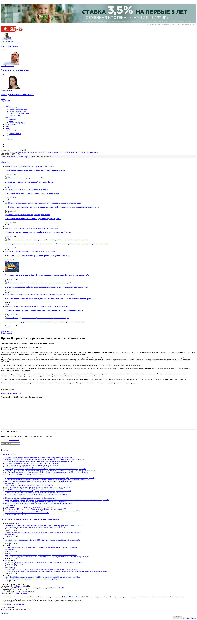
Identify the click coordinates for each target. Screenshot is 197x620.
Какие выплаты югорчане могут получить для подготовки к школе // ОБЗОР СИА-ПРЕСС (38, 503)
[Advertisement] (62, 414)
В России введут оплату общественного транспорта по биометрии (30, 498)
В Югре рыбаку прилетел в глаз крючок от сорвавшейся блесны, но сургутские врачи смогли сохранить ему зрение (57, 244)
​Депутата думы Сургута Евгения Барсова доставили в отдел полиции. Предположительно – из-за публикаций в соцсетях (47, 557)
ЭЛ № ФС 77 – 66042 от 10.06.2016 (76, 597)
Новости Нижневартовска (18, 110)
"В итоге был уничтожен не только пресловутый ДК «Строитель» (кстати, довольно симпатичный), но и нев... (44, 525)
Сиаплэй (8, 126)
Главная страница (8, 157)
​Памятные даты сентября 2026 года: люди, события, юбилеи (27, 467)
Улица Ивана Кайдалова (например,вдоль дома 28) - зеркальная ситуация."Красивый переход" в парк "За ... (43, 577)
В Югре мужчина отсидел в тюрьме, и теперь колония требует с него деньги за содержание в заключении (52, 207)
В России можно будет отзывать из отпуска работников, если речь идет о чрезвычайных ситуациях (49, 298)
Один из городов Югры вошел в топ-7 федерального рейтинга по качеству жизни (35, 509)
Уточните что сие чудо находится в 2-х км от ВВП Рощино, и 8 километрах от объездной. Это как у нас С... (43, 540)
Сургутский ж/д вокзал (90, 152)
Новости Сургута (15, 108)
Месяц (15, 454)
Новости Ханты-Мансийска (19, 113)
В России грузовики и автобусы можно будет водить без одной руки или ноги (34, 492)
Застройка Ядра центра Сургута (26, 152)
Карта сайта (5, 613)
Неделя (9, 454)
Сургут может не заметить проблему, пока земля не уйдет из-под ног (31, 507)
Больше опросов (6, 333)
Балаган (7, 135)
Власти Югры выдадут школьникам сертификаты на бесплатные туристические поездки (45, 322)
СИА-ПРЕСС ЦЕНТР (56, 588)
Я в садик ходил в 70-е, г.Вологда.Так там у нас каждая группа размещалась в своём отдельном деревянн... (42, 569)
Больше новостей (7, 331)
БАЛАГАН (9, 139)
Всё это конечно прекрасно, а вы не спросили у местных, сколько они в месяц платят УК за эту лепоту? (41, 547)
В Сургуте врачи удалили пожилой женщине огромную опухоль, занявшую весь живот (44, 310)
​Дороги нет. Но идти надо (16, 514)
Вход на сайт (5, 101)
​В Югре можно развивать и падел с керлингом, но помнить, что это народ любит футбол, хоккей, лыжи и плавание (47, 480)
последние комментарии (14, 519)
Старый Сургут (10, 124)
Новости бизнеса (15, 134)
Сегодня (4, 454)
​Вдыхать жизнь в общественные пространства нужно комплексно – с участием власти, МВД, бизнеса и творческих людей (49, 478)
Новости (8, 106)
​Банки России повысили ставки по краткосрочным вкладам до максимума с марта (35, 502)
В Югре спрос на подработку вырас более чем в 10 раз (29, 182)
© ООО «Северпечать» (17, 586)
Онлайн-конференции (17, 123)
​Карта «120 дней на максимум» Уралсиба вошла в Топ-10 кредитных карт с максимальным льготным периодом (45, 469)
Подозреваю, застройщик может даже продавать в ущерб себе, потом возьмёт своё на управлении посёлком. (43, 532)
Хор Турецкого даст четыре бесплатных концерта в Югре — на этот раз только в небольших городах (42, 511)
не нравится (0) (15, 393)
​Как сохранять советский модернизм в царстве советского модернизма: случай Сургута (37, 487)
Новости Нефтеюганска (17, 111)
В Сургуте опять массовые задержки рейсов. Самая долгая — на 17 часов (38, 232)
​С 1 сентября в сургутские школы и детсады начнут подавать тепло (35, 170)
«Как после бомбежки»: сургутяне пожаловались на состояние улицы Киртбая (32, 579)
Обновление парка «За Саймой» (49, 152)
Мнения (8, 117)
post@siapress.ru (21, 593)
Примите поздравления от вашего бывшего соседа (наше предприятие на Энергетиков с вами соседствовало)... (44, 562)
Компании (12, 130)
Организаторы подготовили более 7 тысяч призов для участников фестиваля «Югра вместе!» (47, 275)
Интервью (12, 119)
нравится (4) (5, 393)
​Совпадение (11, 505)
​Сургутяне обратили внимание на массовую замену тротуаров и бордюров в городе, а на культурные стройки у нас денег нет (50, 471)
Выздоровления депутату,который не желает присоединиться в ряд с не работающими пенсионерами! (41, 555)
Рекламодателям (18, 604)
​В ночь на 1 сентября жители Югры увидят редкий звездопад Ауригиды (37, 255)
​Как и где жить (12, 483)
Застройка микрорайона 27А (71, 152)
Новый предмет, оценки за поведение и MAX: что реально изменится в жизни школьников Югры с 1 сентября (45, 459)
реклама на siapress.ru (190, 24)
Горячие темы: (7, 152)
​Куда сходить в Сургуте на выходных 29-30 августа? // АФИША (29, 485)
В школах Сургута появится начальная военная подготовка (32, 193)
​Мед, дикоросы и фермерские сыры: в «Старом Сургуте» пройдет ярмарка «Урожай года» (38, 481)
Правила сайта (6, 604)
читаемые (34, 519)
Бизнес (7, 128)
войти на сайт (14, 440)
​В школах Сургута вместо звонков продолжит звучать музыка (33, 219)
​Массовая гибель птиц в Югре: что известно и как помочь (27, 513)
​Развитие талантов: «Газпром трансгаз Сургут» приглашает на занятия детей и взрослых (38, 491)
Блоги (11, 121)
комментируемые (50, 519)
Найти (23, 150)
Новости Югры (14, 115)
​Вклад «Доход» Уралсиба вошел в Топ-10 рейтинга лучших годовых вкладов (34, 489)
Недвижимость (14, 132)
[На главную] (13, 32)
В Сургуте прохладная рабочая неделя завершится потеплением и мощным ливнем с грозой (46, 287)
